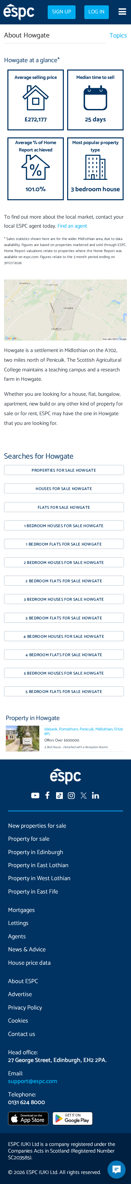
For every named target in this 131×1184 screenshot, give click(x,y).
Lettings (18, 923)
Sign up (61, 12)
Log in (96, 12)
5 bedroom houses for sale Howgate (64, 673)
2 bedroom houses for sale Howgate (64, 563)
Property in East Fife (33, 892)
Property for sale (28, 839)
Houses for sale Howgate (64, 489)
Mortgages (21, 910)
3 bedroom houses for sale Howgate (64, 599)
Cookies (18, 1021)
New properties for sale (37, 826)
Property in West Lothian (39, 878)
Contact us (21, 1034)
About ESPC (23, 981)
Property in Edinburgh (35, 852)
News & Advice (27, 950)
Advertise (20, 994)
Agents (17, 937)
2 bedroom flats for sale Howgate (64, 581)
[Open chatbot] (116, 1170)
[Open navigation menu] (122, 12)
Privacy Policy (25, 1008)
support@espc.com (32, 1081)
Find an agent (72, 226)
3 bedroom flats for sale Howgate (64, 618)
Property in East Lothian (38, 865)
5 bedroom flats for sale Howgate (64, 692)
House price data (29, 963)
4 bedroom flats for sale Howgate (64, 655)
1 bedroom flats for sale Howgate (64, 544)
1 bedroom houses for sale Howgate (64, 526)
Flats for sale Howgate (64, 507)
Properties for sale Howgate (64, 470)
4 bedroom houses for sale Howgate (64, 636)
